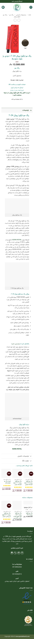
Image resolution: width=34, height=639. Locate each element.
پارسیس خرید (15, 344)
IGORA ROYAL (17, 240)
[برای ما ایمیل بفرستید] (18, 552)
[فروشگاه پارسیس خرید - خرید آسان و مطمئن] (17, 7)
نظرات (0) (25, 461)
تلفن (17, 571)
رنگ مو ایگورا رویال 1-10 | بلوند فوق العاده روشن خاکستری (18, 515)
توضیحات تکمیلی (23, 456)
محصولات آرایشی (21, 15)
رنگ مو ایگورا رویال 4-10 (29, 514)
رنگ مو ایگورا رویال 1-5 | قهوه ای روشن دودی (6, 514)
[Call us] (15, 552)
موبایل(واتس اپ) (17, 564)
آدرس (17, 578)
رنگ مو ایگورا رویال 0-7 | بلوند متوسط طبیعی (28, 482)
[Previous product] (15, 20)
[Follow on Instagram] (22, 552)
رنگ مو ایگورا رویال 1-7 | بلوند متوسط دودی (17, 482)
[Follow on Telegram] (11, 552)
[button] (30, 7)
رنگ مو (11, 15)
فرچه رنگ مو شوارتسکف (7, 482)
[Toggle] (31, 110)
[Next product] (18, 20)
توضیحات (25, 110)
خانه (29, 15)
